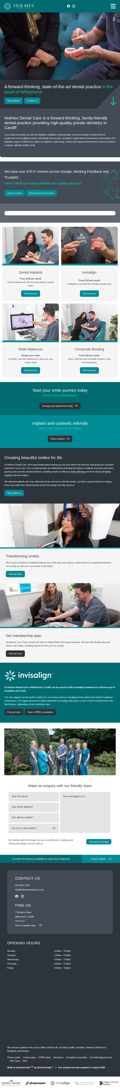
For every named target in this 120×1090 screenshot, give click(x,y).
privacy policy (35, 843)
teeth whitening (78, 471)
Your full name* (20, 796)
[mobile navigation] (113, 6)
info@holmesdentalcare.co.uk (29, 889)
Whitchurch (100, 1047)
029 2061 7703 (22, 885)
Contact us (32, 100)
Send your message (98, 841)
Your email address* (23, 806)
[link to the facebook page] (68, 6)
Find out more (15, 574)
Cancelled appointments (100, 1057)
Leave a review (14, 193)
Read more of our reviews (41, 193)
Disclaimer (58, 1057)
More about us (14, 493)
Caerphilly (80, 1047)
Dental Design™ (45, 1067)
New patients (13, 100)
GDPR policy (44, 1057)
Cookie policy (29, 1057)
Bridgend (11, 1051)
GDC (24, 1061)
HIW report (15, 1061)
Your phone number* (23, 817)
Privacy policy (14, 1057)
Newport (90, 1047)
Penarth (25, 1051)
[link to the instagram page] (73, 6)
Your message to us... (75, 796)
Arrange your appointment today (57, 406)
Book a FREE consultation (40, 712)
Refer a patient (58, 439)
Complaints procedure (76, 1057)
